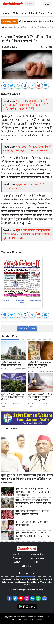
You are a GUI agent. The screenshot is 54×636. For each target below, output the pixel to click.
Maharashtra (19, 13)
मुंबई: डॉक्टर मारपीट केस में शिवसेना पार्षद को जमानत (26, 186)
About (17, 562)
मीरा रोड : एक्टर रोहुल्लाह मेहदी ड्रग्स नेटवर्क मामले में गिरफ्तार (32, 523)
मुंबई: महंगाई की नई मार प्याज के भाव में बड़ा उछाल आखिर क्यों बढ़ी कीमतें (32, 513)
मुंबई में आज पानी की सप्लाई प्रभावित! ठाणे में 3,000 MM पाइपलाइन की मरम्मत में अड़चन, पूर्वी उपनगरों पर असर (27, 234)
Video (37, 562)
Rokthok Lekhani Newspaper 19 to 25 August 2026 (22, 301)
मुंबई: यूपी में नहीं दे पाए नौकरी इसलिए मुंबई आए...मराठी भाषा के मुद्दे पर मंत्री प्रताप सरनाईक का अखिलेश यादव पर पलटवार (27, 478)
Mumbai (6, 13)
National (32, 13)
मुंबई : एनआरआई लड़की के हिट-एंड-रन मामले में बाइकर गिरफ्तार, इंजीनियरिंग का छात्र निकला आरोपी (33, 536)
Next (33, 329)
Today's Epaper (37, 558)
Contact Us (27, 566)
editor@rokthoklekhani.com (30, 589)
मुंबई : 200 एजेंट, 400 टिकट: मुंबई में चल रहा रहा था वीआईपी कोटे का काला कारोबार (27, 149)
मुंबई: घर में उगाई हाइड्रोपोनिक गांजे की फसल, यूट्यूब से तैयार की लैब (12, 397)
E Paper (47, 4)
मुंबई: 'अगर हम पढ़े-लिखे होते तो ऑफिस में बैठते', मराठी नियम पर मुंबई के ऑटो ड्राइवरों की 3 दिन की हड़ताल (33, 492)
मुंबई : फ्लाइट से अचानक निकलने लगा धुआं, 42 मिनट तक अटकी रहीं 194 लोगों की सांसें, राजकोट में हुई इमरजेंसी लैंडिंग (25, 105)
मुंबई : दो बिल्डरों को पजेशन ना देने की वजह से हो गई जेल (13, 364)
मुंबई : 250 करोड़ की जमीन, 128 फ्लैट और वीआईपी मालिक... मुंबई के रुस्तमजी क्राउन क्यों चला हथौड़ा (33, 503)
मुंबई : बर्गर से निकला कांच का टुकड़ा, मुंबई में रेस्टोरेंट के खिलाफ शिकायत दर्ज (39, 365)
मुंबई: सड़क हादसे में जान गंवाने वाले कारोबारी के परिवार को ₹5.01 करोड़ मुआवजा (40, 397)
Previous (23, 329)
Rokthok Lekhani (12, 46)
